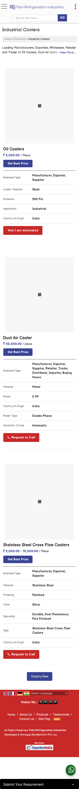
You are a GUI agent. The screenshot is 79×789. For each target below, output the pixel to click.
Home (7, 39)
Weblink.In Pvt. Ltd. (46, 734)
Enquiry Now (39, 676)
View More (67, 52)
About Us (26, 714)
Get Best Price (18, 163)
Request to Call (23, 437)
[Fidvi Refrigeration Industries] (37, 7)
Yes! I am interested (23, 230)
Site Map (44, 719)
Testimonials (61, 714)
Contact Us (26, 719)
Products (19, 39)
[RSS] (57, 719)
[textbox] (35, 18)
